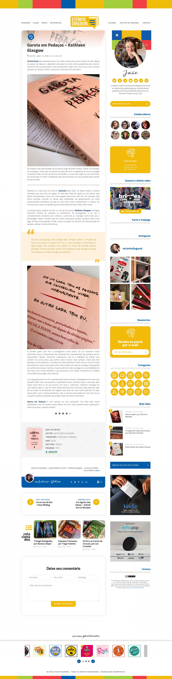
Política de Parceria (129, 23)
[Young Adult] (31, 37)
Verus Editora (88, 470)
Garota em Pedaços (39, 468)
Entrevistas (56, 23)
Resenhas (26, 23)
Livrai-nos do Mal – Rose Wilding (44, 503)
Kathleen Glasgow (75, 468)
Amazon (52, 452)
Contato (147, 23)
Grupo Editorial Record (57, 468)
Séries (44, 23)
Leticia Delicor (55, 56)
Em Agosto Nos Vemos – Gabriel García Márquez (83, 505)
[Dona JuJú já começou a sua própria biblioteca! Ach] (120, 270)
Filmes (36, 23)
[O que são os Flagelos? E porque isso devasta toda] (140, 270)
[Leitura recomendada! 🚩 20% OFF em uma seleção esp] (120, 297)
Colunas (112, 23)
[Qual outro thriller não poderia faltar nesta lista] (140, 297)
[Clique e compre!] (130, 495)
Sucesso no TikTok (91, 468)
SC (124, 672)
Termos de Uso (139, 588)
